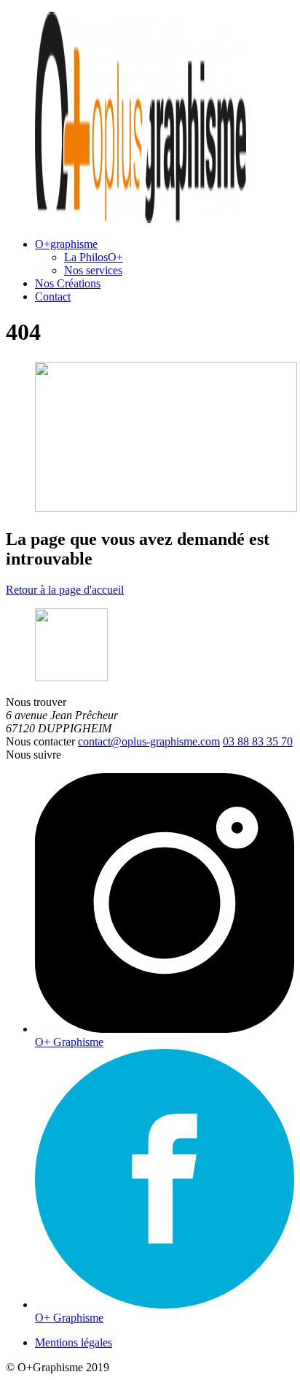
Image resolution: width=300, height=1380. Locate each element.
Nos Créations (67, 283)
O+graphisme (66, 244)
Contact (53, 296)
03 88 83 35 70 (258, 741)
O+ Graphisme (69, 1042)
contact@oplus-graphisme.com (149, 741)
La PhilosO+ (93, 257)
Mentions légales (73, 1342)
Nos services (93, 270)
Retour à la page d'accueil (65, 590)
